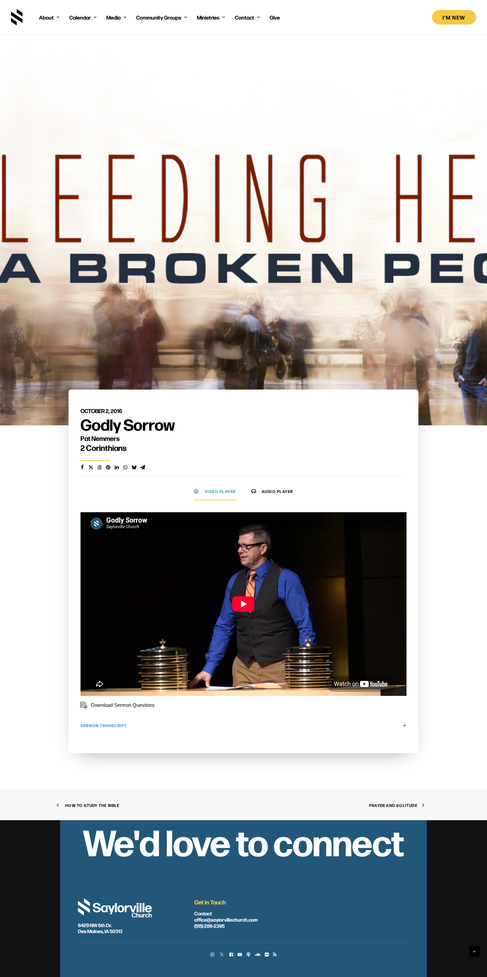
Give (275, 17)
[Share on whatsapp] (125, 467)
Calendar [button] (80, 17)
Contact (203, 913)
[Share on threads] (99, 467)
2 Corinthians (104, 447)
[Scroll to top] (474, 951)
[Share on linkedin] (117, 467)
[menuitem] (49, 17)
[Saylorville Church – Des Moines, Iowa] (17, 17)
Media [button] (113, 17)
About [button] (46, 17)
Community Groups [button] (158, 17)
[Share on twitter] (91, 467)
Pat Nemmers (100, 438)
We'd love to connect (243, 841)
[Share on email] (142, 467)
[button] (212, 955)
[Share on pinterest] (108, 467)
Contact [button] (244, 17)
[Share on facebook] (82, 467)
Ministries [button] (208, 17)
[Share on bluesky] (134, 467)
